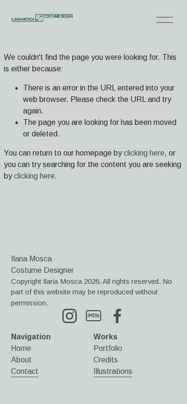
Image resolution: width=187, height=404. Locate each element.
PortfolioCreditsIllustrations (113, 359)
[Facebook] (117, 316)
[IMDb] (93, 316)
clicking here (144, 153)
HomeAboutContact (24, 359)
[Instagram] (69, 316)
